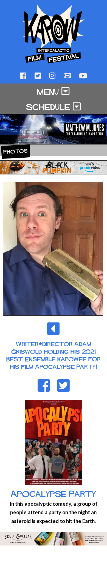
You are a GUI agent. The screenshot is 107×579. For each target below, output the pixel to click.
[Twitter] (38, 75)
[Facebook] (23, 75)
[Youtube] (83, 75)
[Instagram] (53, 75)
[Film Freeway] (67, 75)
